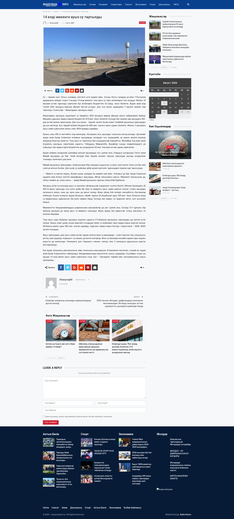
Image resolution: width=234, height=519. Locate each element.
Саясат (128, 4)
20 (170, 107)
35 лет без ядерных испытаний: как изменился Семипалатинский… (174, 35)
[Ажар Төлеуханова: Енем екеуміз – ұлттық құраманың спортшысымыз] (155, 190)
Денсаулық (164, 4)
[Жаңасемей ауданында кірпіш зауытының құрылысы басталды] (155, 59)
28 (176, 112)
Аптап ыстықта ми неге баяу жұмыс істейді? (170, 153)
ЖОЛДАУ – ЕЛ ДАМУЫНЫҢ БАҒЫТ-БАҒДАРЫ (179, 453)
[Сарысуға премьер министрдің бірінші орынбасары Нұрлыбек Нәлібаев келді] (49, 469)
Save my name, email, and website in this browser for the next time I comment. (78, 417)
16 (188, 103)
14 (176, 103)
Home (46, 507)
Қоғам (92, 4)
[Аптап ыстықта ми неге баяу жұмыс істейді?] (61, 330)
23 (188, 107)
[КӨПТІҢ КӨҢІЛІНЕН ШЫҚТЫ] (162, 479)
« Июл (151, 120)
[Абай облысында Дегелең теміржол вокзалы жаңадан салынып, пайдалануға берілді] (155, 48)
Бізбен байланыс (133, 507)
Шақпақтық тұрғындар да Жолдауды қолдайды (180, 441)
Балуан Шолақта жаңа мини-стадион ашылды (104, 441)
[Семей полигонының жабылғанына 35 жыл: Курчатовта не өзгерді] (155, 24)
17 (152, 107)
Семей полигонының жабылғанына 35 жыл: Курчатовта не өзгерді (172, 24)
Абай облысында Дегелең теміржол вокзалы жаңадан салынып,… (175, 47)
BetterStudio (185, 514)
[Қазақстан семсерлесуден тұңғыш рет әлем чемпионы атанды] (86, 465)
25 (158, 112)
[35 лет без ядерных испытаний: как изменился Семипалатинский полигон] (155, 36)
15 (182, 103)
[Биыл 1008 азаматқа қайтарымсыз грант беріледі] (124, 467)
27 (170, 112)
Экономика (140, 4)
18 (158, 107)
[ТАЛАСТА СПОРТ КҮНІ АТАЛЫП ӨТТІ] (86, 454)
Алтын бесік (100, 507)
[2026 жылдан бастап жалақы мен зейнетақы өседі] (124, 455)
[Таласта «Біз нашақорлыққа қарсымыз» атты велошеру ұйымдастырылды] (49, 482)
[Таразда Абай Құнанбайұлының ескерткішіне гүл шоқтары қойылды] (49, 455)
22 (182, 107)
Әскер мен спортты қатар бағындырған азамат (103, 478)
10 (152, 103)
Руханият (103, 4)
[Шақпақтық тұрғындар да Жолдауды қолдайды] (162, 442)
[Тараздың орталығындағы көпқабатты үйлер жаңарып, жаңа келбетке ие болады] (49, 442)
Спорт (152, 4)
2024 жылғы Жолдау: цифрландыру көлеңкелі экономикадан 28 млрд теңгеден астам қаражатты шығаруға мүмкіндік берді (120, 303)
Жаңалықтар (80, 4)
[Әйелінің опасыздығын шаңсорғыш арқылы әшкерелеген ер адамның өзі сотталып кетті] (94, 330)
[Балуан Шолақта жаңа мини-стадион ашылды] (86, 442)
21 (176, 107)
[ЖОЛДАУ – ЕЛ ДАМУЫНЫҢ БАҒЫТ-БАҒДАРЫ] (162, 454)
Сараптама (116, 4)
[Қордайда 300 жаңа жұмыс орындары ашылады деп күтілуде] (124, 479)
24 (152, 112)
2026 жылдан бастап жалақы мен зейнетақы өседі (142, 455)
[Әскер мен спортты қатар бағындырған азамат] (86, 479)
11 (158, 103)
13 (170, 103)
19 (164, 107)
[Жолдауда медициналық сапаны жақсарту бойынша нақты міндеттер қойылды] (162, 465)
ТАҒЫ (176, 4)
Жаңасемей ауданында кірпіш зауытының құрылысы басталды (176, 59)
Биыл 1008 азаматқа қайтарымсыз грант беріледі (141, 466)
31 (152, 116)
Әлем (64, 507)
